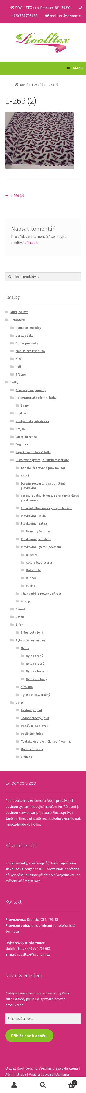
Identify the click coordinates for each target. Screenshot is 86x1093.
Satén (20, 617)
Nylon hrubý (34, 656)
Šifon (19, 625)
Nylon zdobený (36, 679)
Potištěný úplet (32, 734)
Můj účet (14, 1085)
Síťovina (27, 687)
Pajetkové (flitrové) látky (33, 452)
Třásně (21, 374)
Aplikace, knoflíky (28, 328)
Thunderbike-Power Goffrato (41, 593)
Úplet (19, 702)
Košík (66, 1081)
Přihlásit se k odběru (29, 1035)
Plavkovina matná (34, 523)
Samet (20, 609)
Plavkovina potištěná (36, 539)
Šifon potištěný (32, 632)
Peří (18, 366)
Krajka (20, 429)
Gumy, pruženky (27, 343)
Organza (22, 444)
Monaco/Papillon (38, 531)
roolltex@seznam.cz (33, 954)
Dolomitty (33, 570)
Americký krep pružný (31, 390)
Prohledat (43, 1085)
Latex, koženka (26, 437)
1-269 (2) (37, 85)
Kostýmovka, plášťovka (32, 421)
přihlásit (31, 242)
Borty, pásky (24, 335)
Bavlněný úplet (31, 710)
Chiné (25, 475)
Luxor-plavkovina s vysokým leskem (46, 508)
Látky (14, 382)
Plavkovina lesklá (33, 516)
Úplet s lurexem (32, 749)
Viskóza (26, 757)
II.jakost (22, 413)
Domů (24, 85)
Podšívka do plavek (34, 726)
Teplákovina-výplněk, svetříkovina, (46, 741)
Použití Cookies (41, 1074)
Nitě (19, 359)
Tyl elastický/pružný (35, 695)
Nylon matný (35, 663)
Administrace (15, 1074)
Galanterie (17, 320)
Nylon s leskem (36, 671)
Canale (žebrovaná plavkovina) (43, 468)
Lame (25, 405)
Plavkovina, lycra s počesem (41, 547)
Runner (31, 578)
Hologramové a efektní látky (36, 398)
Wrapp (25, 601)
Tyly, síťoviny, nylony (31, 640)
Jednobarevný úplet (35, 718)
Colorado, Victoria (39, 562)
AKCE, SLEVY (19, 312)
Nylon (25, 648)
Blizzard (32, 555)
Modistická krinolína (30, 351)
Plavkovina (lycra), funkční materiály (42, 460)
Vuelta (30, 586)
